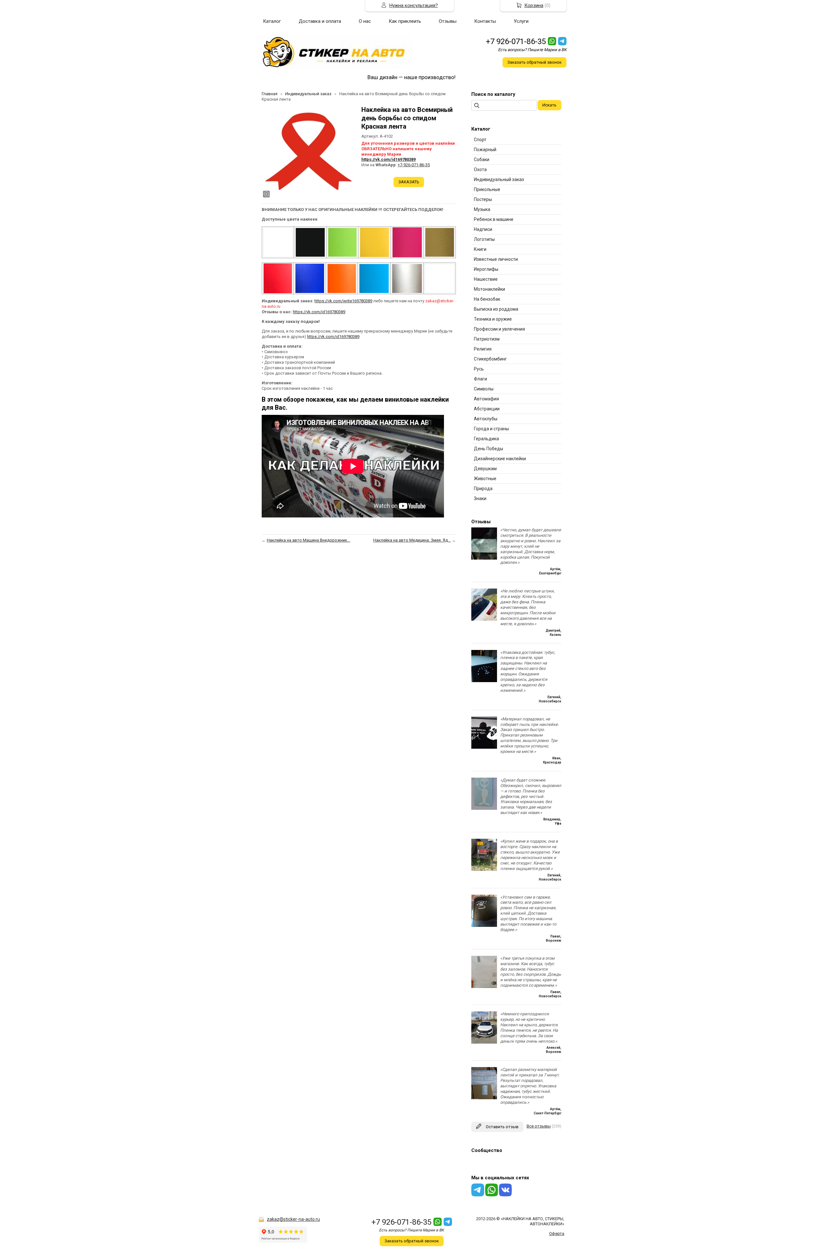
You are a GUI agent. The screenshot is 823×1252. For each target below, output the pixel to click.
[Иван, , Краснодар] (484, 747)
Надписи (483, 229)
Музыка (482, 209)
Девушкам (485, 468)
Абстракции (487, 408)
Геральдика (486, 438)
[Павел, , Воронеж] (484, 925)
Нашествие (486, 279)
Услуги (521, 21)
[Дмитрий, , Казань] (484, 619)
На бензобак (487, 299)
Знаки (480, 498)
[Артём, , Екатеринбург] (484, 558)
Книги (480, 249)
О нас (365, 21)
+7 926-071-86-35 (516, 41)
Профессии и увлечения (499, 329)
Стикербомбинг (490, 358)
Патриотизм (487, 339)
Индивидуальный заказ (499, 179)
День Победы (488, 448)
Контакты (485, 21)
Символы (483, 388)
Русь (479, 368)
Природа (483, 488)
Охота (480, 169)
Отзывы (448, 21)
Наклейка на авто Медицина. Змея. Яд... (412, 540)
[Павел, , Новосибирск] (484, 986)
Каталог (272, 21)
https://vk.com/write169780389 (343, 300)
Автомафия (486, 398)
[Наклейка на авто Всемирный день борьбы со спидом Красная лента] (308, 152)
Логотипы (484, 239)
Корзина (533, 5)
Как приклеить (405, 21)
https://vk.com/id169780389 (388, 159)
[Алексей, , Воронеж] (484, 1042)
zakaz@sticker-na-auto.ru (293, 1219)
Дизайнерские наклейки (500, 458)
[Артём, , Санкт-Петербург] (484, 1097)
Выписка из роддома (496, 309)
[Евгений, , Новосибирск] (484, 680)
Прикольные (487, 189)
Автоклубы (485, 418)
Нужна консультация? (413, 5)
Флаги (480, 378)
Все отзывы (539, 1126)
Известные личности (496, 259)
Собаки (481, 159)
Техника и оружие (493, 319)
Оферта (556, 1233)
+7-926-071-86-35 (414, 164)
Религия (483, 349)
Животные (485, 478)
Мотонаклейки (489, 289)
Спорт (480, 139)
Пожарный (485, 149)
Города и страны (491, 428)
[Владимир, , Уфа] (484, 808)
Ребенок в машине (493, 219)
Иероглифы (486, 269)
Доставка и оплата (320, 21)
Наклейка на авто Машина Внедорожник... (308, 540)
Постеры (483, 199)
